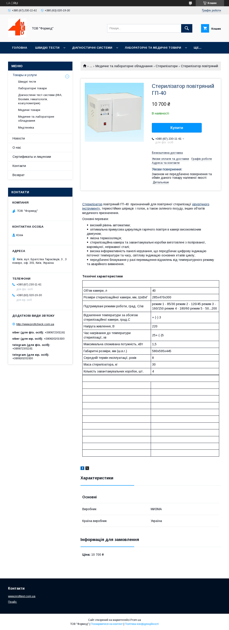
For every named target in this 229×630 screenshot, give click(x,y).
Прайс (12, 601)
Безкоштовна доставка (167, 152)
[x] (87, 469)
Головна (19, 47)
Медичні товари (29, 110)
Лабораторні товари (32, 88)
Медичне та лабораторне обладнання (124, 66)
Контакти (19, 166)
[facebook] (82, 469)
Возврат (19, 175)
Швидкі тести (47, 47)
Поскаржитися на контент (107, 624)
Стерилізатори (167, 66)
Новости (19, 138)
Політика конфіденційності (142, 624)
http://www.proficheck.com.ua (35, 324)
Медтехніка (26, 127)
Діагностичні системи (92, 47)
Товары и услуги (25, 75)
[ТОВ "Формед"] (17, 36)
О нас (17, 147)
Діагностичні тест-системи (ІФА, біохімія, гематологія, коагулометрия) (40, 99)
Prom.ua (135, 620)
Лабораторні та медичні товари (153, 47)
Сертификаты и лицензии (32, 156)
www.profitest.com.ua (21, 596)
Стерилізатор (92, 204)
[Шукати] (186, 28)
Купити (176, 128)
